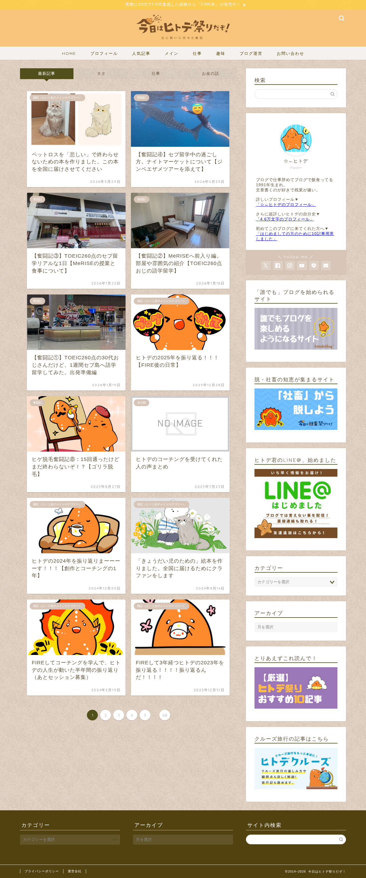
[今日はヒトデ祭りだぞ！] (183, 42)
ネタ (101, 73)
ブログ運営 (251, 53)
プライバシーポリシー (42, 871)
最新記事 (46, 73)
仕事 (197, 53)
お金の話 (210, 73)
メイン (171, 53)
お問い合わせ (290, 53)
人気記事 (141, 53)
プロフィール (104, 53)
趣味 (220, 53)
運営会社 (74, 871)
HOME (69, 53)
